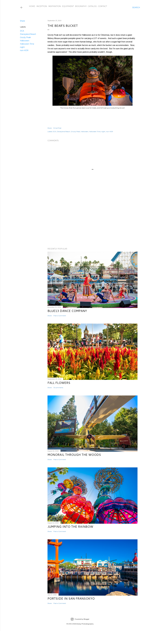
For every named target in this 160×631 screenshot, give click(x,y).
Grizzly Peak (25, 37)
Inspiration (54, 6)
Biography (81, 6)
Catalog (92, 6)
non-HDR (24, 50)
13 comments (58, 387)
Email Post (57, 128)
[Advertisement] (93, 223)
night (22, 47)
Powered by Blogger (82, 619)
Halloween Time (27, 44)
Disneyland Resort (28, 34)
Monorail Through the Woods (74, 455)
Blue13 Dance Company (67, 311)
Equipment (68, 6)
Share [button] (22, 21)
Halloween (24, 41)
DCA (22, 31)
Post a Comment (60, 316)
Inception (41, 6)
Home (32, 6)
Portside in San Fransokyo (71, 598)
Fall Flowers (59, 383)
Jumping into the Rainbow (70, 526)
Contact (102, 6)
